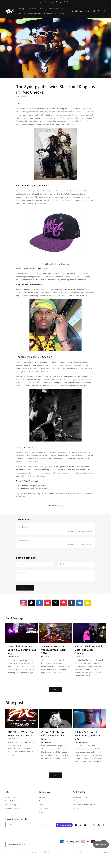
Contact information (76, 852)
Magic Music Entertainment (38, 489)
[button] (22, 8)
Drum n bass (43, 808)
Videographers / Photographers (84, 805)
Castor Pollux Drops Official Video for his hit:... (52, 735)
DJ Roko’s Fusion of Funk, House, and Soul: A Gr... (89, 735)
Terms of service (52, 852)
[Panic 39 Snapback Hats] (55, 259)
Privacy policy (42, 852)
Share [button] (20, 103)
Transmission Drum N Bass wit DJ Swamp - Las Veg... (22, 650)
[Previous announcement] (6, 2)
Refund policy (32, 852)
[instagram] (23, 603)
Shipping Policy (10, 805)
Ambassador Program (80, 797)
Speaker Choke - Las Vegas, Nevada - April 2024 (53, 650)
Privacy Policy (10, 797)
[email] (87, 603)
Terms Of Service (11, 801)
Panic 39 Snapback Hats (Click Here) (55, 264)
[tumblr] (71, 603)
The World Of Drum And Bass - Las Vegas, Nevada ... (88, 650)
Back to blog (57, 505)
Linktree (42, 797)
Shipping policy (63, 852)
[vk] (79, 603)
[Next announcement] (104, 2)
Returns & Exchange (12, 808)
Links (41, 805)
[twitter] (55, 603)
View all (55, 689)
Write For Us (77, 808)
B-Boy (41, 812)
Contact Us (43, 801)
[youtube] (47, 603)
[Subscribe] (42, 824)
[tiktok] (31, 603)
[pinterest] (63, 603)
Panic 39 (12, 852)
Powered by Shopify (20, 852)
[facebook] (39, 603)
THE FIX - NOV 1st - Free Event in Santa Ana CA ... (21, 733)
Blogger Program (79, 801)
